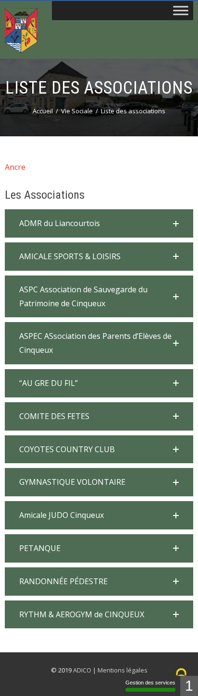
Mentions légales (123, 670)
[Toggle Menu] (180, 10)
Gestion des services (150, 682)
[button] (99, 223)
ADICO (82, 670)
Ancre (15, 167)
